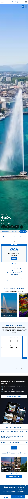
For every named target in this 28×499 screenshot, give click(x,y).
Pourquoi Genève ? (5, 231)
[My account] (15, 2)
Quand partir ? (14, 231)
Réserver (14, 258)
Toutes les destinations (14, 476)
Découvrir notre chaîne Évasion (14, 396)
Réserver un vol (18, 496)
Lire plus (3, 282)
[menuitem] (12, 2)
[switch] (12, 2)
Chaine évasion (23, 231)
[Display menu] (26, 2)
